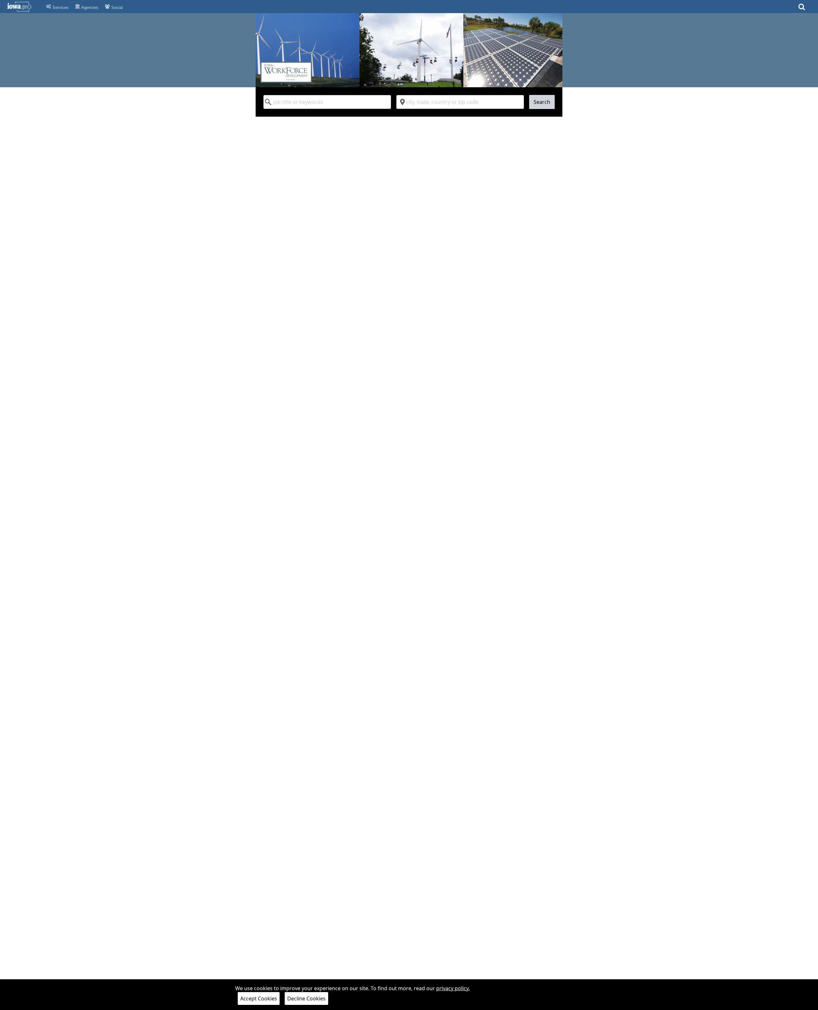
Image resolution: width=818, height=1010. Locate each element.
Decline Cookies (306, 998)
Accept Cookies (258, 998)
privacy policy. (453, 988)
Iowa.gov (23, 6)
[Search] (801, 8)
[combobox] (327, 102)
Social (116, 7)
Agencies (89, 7)
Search (542, 101)
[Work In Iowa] (409, 50)
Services (60, 7)
